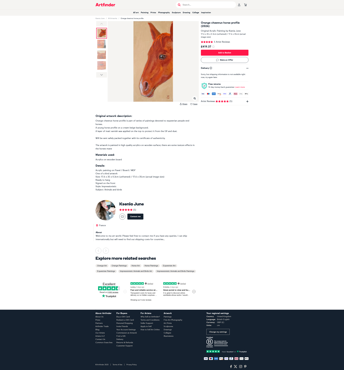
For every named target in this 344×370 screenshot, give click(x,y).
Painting (144, 12)
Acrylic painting (103, 170)
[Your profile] (239, 4)
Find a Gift (121, 336)
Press (97, 320)
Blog (97, 329)
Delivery (119, 339)
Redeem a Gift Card (125, 320)
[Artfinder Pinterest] (245, 366)
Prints (153, 12)
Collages (167, 333)
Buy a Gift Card (123, 317)
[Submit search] (179, 4)
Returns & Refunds (124, 342)
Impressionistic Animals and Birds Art (136, 271)
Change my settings (218, 332)
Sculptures (168, 326)
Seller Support (147, 323)
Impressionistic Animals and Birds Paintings (175, 271)
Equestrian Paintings (106, 271)
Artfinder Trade (102, 326)
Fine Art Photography (173, 320)
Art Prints (168, 323)
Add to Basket (224, 53)
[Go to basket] (245, 4)
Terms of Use (117, 365)
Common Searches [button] (104, 342)
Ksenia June (100, 18)
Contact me (135, 216)
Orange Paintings (119, 266)
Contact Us (100, 339)
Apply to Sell (146, 326)
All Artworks (112, 18)
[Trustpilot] (226, 351)
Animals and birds (113, 189)
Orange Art (102, 266)
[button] (101, 23)
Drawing (186, 12)
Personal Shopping (124, 323)
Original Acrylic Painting (213, 31)
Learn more (240, 87)
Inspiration (206, 12)
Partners (99, 323)
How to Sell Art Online (150, 329)
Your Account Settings (126, 329)
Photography (164, 12)
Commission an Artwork (126, 333)
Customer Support (124, 346)
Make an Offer (226, 60)
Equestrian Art (169, 266)
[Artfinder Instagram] (240, 366)
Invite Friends (122, 326)
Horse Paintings (151, 266)
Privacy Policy (131, 365)
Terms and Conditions (150, 320)
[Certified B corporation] (217, 342)
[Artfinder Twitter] (235, 366)
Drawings (168, 329)
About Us (99, 317)
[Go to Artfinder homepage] (105, 4)
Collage (195, 12)
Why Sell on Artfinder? (150, 317)
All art (136, 12)
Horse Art (136, 266)
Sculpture (176, 12)
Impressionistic (109, 186)
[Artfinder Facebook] (231, 366)
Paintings (168, 317)
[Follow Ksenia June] (122, 217)
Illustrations (168, 336)
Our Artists (100, 333)
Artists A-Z (100, 336)
